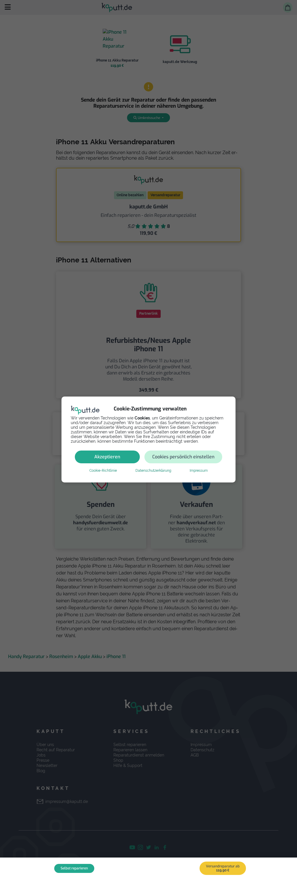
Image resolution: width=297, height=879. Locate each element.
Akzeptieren (107, 457)
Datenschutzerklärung (153, 471)
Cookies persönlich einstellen (183, 457)
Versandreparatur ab (223, 868)
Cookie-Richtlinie (103, 471)
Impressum (199, 471)
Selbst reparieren (74, 868)
